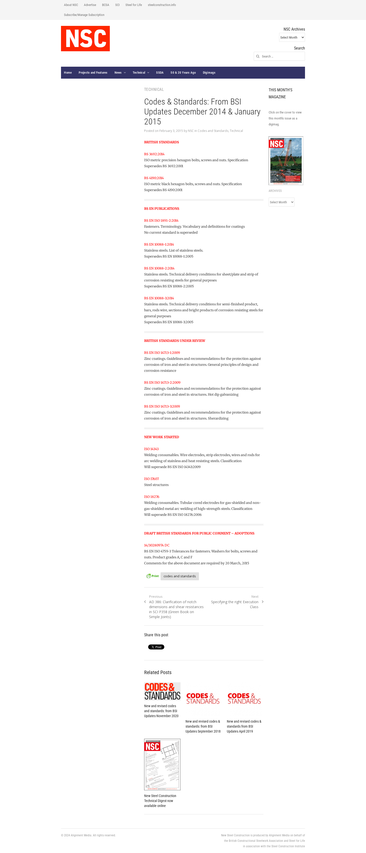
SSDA (160, 72)
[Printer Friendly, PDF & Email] (152, 575)
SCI (117, 5)
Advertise (90, 5)
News (118, 72)
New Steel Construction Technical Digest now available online (160, 801)
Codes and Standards (213, 131)
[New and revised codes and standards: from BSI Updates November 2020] (162, 691)
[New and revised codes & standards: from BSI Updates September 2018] (203, 699)
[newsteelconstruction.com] (85, 38)
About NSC (71, 5)
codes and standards (180, 576)
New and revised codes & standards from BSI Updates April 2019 (244, 726)
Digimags (209, 72)
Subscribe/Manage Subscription (84, 15)
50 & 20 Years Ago (183, 72)
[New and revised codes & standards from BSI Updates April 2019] (245, 699)
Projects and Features (93, 72)
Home (68, 72)
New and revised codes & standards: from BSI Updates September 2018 (203, 726)
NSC (191, 131)
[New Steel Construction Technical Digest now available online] (162, 764)
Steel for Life (133, 5)
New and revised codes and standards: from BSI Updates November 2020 (161, 711)
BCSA (105, 5)
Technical (139, 72)
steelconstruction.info (162, 5)
